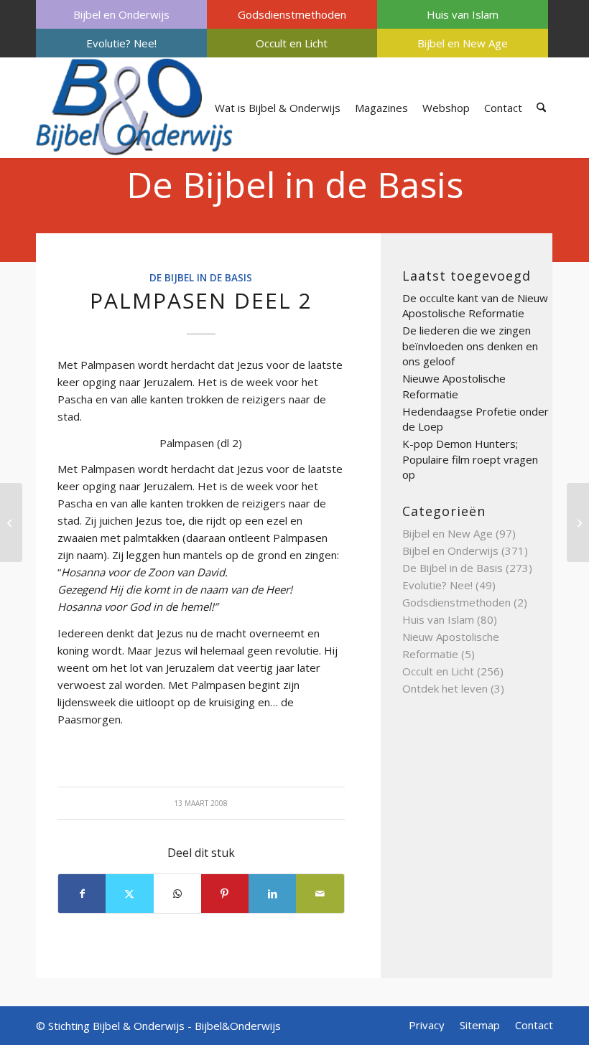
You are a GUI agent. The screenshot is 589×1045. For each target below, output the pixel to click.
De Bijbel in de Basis (294, 184)
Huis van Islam (462, 14)
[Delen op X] (129, 893)
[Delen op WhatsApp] (177, 893)
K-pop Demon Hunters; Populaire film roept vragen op (470, 459)
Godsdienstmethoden (292, 14)
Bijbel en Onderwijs (121, 14)
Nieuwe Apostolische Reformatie (454, 386)
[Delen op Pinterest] (225, 893)
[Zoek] (541, 107)
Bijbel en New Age (462, 43)
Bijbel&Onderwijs (238, 1025)
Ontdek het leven (445, 688)
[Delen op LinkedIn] (272, 893)
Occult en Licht (292, 43)
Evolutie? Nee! (121, 43)
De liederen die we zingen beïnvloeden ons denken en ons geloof (470, 345)
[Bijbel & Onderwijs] (134, 107)
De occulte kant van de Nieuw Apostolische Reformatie (475, 306)
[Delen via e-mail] (319, 893)
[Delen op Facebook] (82, 893)
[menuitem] (121, 14)
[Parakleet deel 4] (11, 522)
